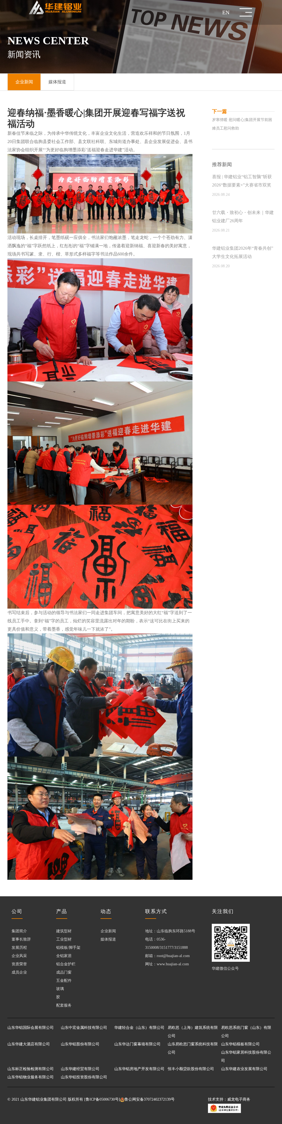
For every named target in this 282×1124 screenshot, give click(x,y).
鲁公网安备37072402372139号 (149, 1099)
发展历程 (19, 948)
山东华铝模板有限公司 (240, 1044)
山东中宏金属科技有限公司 (84, 1028)
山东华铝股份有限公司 (80, 1044)
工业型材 (64, 939)
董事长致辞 (21, 939)
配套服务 (64, 1005)
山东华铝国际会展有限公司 (30, 1028)
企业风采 (19, 956)
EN (225, 12)
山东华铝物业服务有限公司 (30, 1077)
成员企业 (19, 972)
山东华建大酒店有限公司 (28, 1044)
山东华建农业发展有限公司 (244, 1069)
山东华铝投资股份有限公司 (84, 1077)
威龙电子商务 (238, 1099)
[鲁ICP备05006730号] (102, 1099)
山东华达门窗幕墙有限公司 (137, 1044)
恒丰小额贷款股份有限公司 (191, 1069)
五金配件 (64, 981)
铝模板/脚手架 (68, 948)
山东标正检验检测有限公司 (30, 1069)
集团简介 (19, 931)
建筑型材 (64, 931)
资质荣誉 (19, 964)
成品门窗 (64, 972)
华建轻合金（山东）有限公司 (139, 1028)
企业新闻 (108, 931)
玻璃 (60, 989)
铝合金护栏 (65, 964)
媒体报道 (108, 939)
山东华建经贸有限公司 (80, 1069)
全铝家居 (64, 956)
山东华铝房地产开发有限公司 (139, 1069)
